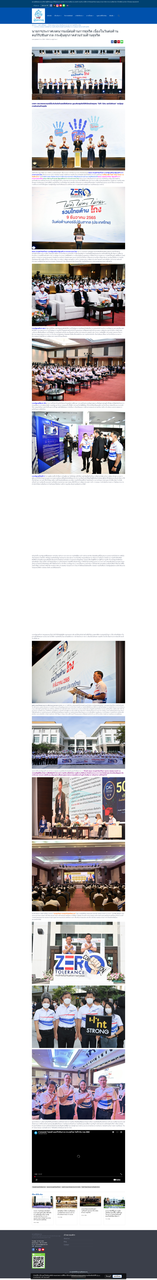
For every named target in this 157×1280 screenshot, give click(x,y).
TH (69, 5)
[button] (119, 15)
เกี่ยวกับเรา (57, 15)
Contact (66, 1245)
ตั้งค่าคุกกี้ (108, 1276)
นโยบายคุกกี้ (46, 1277)
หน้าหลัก (49, 15)
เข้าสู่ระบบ (36, 5)
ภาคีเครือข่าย (79, 15)
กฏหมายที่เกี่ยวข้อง (101, 15)
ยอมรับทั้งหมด (117, 1276)
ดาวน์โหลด (89, 15)
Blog (65, 1241)
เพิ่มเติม (111, 15)
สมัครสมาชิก (45, 5)
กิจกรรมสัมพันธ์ (68, 15)
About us (67, 1238)
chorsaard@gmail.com (42, 1244)
